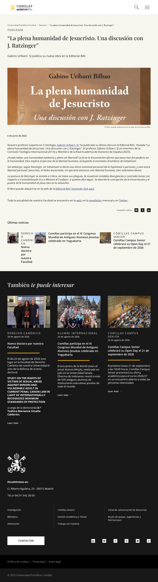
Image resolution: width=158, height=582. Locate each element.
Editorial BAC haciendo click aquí (75, 188)
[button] (21, 251)
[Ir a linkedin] (147, 210)
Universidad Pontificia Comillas (21, 25)
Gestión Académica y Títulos (72, 516)
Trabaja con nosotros (68, 523)
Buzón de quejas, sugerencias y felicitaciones (124, 518)
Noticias (43, 25)
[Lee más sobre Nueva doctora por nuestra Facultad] (28, 312)
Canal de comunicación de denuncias (127, 509)
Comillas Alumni (66, 509)
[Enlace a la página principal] (21, 7)
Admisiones (13, 523)
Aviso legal (55, 561)
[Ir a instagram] (126, 541)
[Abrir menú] (147, 7)
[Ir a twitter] (141, 210)
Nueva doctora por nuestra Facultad (25, 345)
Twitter (123, 200)
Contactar (26, 540)
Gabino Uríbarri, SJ (68, 145)
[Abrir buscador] (136, 7)
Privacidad (39, 561)
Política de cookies (18, 561)
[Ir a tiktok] (149, 541)
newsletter (95, 200)
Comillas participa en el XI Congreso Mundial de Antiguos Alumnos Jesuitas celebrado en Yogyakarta (73, 237)
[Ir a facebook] (135, 210)
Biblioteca (12, 516)
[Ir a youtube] (137, 541)
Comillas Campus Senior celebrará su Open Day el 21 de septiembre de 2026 (131, 243)
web (78, 200)
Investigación (14, 509)
